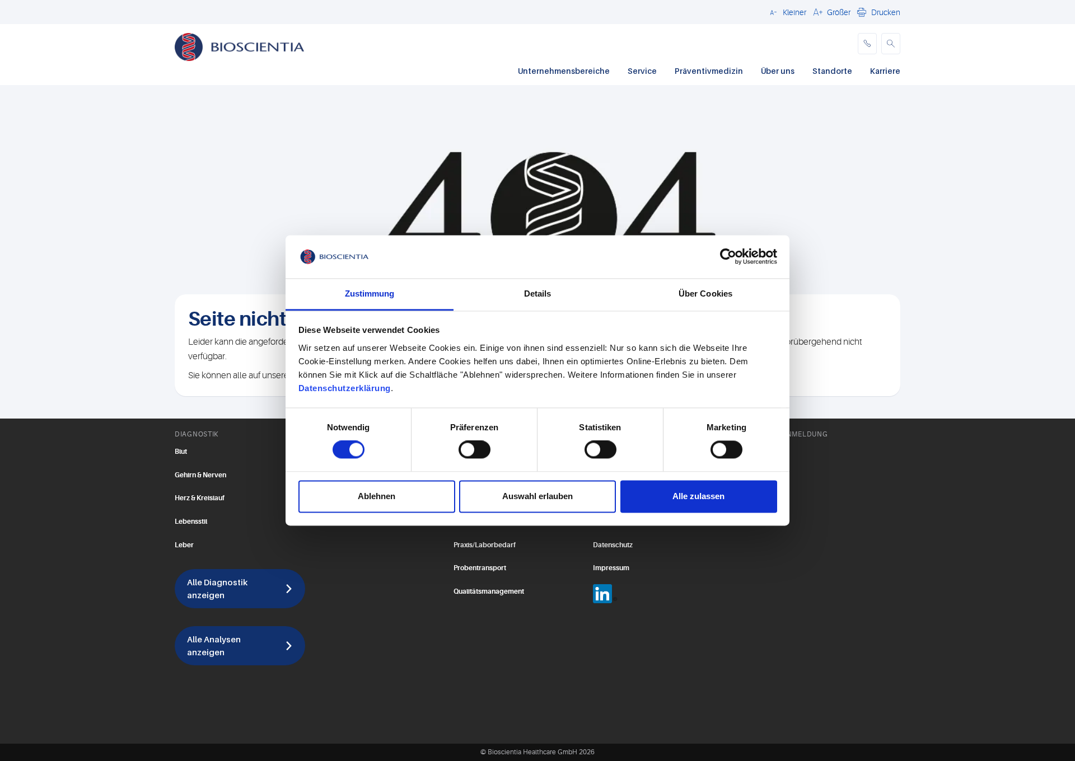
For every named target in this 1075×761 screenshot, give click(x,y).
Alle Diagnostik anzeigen (217, 588)
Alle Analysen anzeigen (214, 645)
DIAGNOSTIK (196, 434)
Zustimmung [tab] (370, 293)
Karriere (885, 71)
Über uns (777, 71)
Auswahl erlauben (537, 496)
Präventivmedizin (709, 71)
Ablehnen (376, 496)
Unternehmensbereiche (564, 71)
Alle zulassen (698, 496)
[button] (786, 11)
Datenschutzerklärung (344, 388)
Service (642, 71)
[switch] (474, 450)
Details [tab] (537, 293)
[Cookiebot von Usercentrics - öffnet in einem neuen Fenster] (728, 256)
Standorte (832, 71)
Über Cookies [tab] (705, 293)
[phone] (867, 43)
